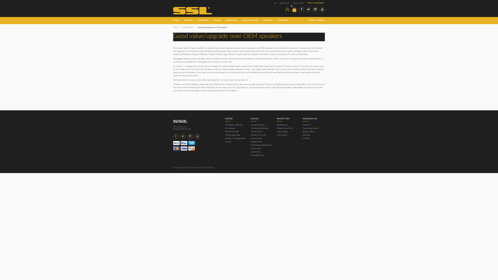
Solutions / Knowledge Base (235, 138)
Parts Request (230, 128)
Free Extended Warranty (260, 128)
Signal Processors (250, 20)
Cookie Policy (256, 152)
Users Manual (282, 135)
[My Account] (287, 9)
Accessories (282, 20)
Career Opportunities (311, 128)
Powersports (231, 20)
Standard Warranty (258, 125)
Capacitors (268, 20)
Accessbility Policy (258, 155)
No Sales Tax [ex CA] (258, 135)
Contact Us (307, 125)
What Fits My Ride (232, 132)
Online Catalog (282, 132)
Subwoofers (203, 20)
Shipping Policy (256, 142)
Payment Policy (256, 138)
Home (175, 27)
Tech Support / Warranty (234, 125)
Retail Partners (284, 3)
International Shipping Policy (261, 145)
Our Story (306, 138)
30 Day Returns (257, 132)
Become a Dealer (298, 3)
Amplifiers (188, 20)
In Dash (176, 20)
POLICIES (254, 119)
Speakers (217, 20)
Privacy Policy (256, 148)
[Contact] (280, 9)
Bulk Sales (306, 135)
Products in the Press (285, 128)
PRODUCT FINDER (316, 20)
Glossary (228, 142)
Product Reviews (187, 27)
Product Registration (232, 135)
